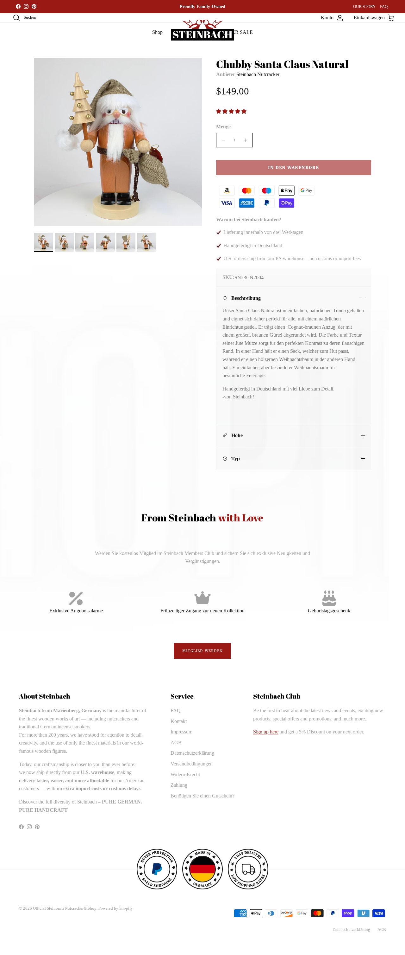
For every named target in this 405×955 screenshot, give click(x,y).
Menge (223, 126)
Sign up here (265, 731)
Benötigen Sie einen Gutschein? (202, 795)
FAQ (384, 6)
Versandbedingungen (192, 763)
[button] (232, 111)
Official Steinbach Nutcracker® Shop (65, 908)
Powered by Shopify (115, 908)
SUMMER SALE (234, 32)
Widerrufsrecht (185, 774)
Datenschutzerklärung (192, 753)
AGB (176, 742)
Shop (157, 32)
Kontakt (179, 721)
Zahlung (179, 785)
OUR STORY (364, 6)
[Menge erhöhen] (246, 140)
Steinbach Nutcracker (257, 74)
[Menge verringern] (221, 140)
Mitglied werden (202, 651)
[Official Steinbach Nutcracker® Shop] (202, 30)
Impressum (181, 731)
